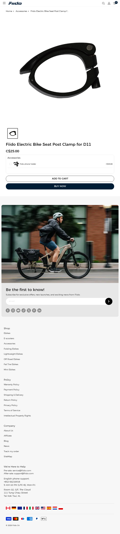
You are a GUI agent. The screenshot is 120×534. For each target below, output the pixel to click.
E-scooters (9, 339)
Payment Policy (11, 390)
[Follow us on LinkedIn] (39, 310)
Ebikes (7, 333)
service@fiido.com (22, 471)
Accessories (21, 11)
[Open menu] (4, 3)
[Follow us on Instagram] (13, 310)
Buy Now (60, 186)
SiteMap (8, 457)
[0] (114, 3)
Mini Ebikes (9, 370)
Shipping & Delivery (13, 395)
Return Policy (10, 400)
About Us (8, 431)
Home (9, 11)
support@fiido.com (24, 474)
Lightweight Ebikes (13, 354)
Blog (6, 441)
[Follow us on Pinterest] (34, 310)
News (6, 446)
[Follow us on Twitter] (29, 310)
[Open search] (103, 3)
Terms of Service (12, 411)
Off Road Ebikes (12, 359)
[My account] (109, 3)
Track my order (11, 452)
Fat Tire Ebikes (11, 364)
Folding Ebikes (11, 349)
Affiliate (8, 436)
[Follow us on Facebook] (8, 310)
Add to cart (60, 179)
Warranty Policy (11, 385)
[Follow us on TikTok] (24, 310)
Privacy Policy (10, 405)
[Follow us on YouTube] (18, 310)
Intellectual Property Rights (17, 416)
